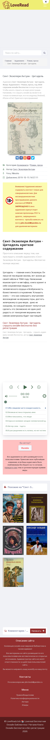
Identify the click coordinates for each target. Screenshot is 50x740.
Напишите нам (11, 468)
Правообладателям (25, 695)
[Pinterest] (29, 158)
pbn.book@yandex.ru (33, 682)
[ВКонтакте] (17, 158)
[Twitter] (32, 158)
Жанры (25, 705)
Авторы (25, 702)
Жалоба (25, 448)
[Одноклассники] (25, 158)
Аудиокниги (19, 61)
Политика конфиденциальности (25, 698)
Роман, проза (32, 61)
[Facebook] (21, 158)
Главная (8, 61)
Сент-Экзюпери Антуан (24, 169)
